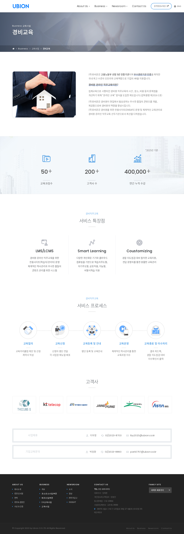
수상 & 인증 (18, 506)
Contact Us (139, 6)
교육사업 (45, 506)
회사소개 (17, 489)
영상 (70, 494)
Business (100, 6)
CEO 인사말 (18, 494)
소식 (70, 489)
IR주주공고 (73, 498)
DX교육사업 (47, 502)
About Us (82, 6)
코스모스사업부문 (49, 493)
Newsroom (118, 6)
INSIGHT (72, 502)
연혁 (16, 498)
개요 (43, 489)
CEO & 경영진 (19, 502)
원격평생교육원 (160, 6)
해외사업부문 (47, 498)
